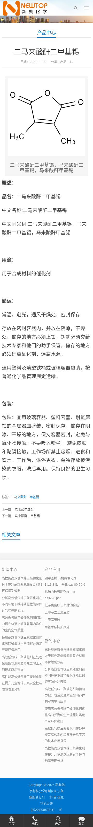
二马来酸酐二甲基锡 (25, 497)
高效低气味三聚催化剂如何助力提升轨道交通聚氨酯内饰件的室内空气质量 (22, 624)
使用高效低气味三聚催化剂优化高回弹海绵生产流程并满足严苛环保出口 (22, 644)
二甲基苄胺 (52, 620)
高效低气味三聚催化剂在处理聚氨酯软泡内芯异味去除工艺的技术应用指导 (22, 663)
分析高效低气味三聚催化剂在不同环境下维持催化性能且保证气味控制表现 (22, 604)
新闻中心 (9, 569)
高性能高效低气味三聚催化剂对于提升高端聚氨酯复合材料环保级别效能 (22, 585)
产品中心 (46, 32)
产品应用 (52, 569)
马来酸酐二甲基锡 (27, 516)
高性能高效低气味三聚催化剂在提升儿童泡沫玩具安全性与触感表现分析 (22, 683)
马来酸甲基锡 (24, 510)
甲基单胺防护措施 (57, 627)
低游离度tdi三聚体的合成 (62, 605)
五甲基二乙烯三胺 (57, 612)
